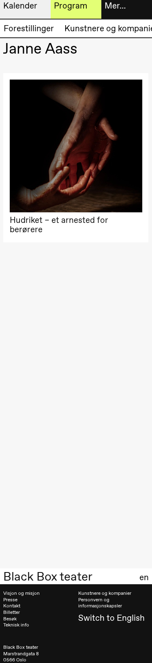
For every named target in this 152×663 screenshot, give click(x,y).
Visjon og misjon (21, 593)
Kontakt (11, 606)
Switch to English (111, 617)
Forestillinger (29, 28)
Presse (10, 599)
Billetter (11, 612)
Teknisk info (16, 625)
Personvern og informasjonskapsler (100, 602)
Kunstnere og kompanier (104, 593)
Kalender (20, 5)
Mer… (115, 5)
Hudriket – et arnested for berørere (59, 224)
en (144, 577)
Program (70, 5)
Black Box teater (47, 576)
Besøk (10, 618)
